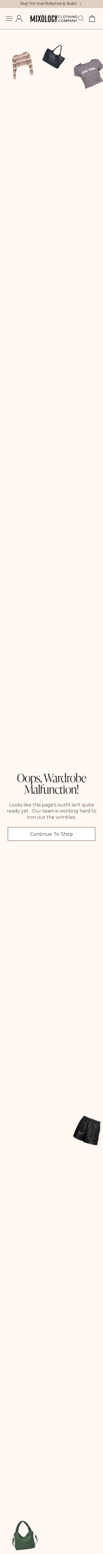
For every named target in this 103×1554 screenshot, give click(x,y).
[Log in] (19, 18)
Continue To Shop (51, 834)
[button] (9, 18)
